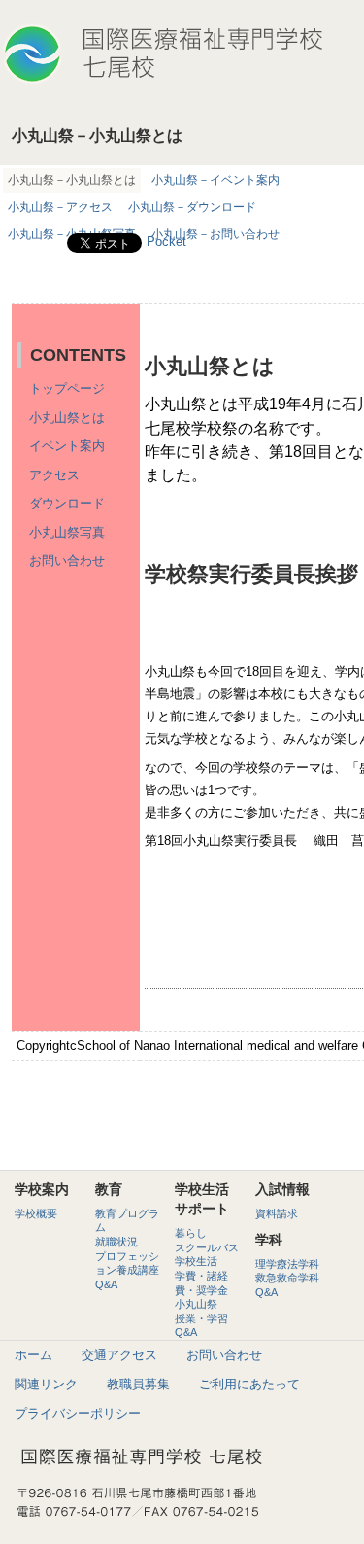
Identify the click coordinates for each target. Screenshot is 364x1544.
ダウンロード (67, 503)
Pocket (166, 241)
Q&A (106, 1284)
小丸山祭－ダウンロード (192, 207)
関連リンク (46, 1384)
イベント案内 (67, 446)
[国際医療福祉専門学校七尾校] (162, 45)
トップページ (67, 388)
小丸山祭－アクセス (60, 207)
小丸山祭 (196, 1304)
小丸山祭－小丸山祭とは (72, 180)
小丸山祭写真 (67, 532)
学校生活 (196, 1261)
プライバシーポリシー (78, 1413)
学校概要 (36, 1213)
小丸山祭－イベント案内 (215, 180)
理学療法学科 (287, 1264)
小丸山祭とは (67, 417)
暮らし (191, 1233)
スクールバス (207, 1247)
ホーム (33, 1355)
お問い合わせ (67, 560)
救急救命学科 (287, 1277)
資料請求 (276, 1213)
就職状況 (116, 1241)
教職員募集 (138, 1384)
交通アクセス (119, 1355)
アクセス (54, 475)
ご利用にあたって (249, 1384)
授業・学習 (201, 1318)
